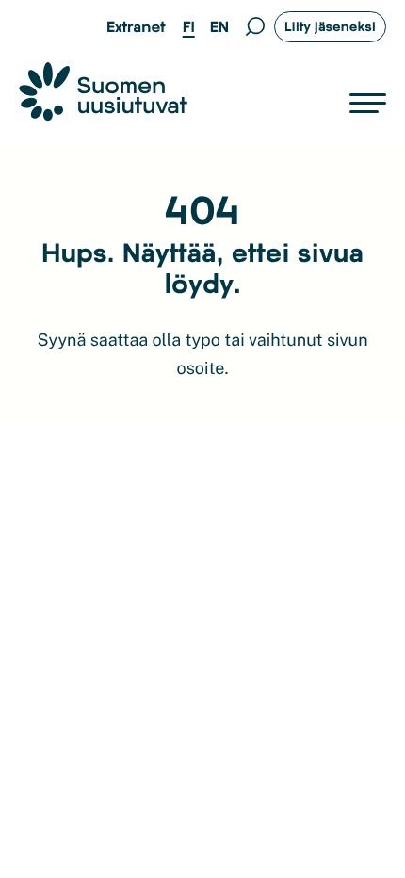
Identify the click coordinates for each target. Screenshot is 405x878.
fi (189, 27)
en (219, 27)
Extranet (136, 27)
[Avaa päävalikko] (367, 103)
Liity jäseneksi (330, 26)
